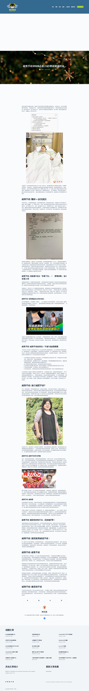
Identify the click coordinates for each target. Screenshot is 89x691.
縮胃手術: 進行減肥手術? (37, 122)
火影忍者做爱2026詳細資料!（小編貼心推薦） (42, 657)
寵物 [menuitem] (63, 6)
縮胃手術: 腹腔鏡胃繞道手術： (38, 127)
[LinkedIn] (61, 600)
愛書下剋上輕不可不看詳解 (38, 652)
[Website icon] (44, 618)
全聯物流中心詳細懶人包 (10, 657)
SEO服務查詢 (80, 6)
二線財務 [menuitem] (68, 6)
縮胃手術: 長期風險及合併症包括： (41, 119)
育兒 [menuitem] (53, 6)
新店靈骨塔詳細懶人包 (63, 652)
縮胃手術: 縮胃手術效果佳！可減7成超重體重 (42, 120)
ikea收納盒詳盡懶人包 (10, 634)
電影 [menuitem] (56, 6)
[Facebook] (27, 600)
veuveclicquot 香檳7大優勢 (11, 652)
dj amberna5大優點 (63, 640)
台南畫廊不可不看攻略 (37, 640)
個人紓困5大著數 (35, 646)
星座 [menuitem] (60, 6)
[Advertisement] (44, 32)
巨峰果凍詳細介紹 (36, 634)
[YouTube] (13, 681)
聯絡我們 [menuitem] (73, 6)
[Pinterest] (50, 600)
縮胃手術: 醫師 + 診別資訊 (37, 116)
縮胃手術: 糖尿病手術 (37, 130)
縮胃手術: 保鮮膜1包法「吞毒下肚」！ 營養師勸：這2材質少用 (45, 118)
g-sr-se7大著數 (62, 646)
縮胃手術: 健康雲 (39, 124)
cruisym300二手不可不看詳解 (65, 634)
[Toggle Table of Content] (55, 115)
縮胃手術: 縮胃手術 (36, 128)
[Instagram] (9, 681)
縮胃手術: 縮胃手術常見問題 (40, 123)
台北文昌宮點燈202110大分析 (12, 646)
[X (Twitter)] (38, 600)
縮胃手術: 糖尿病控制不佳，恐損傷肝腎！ (41, 125)
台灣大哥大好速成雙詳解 (10, 640)
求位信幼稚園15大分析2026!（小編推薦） (68, 657)
